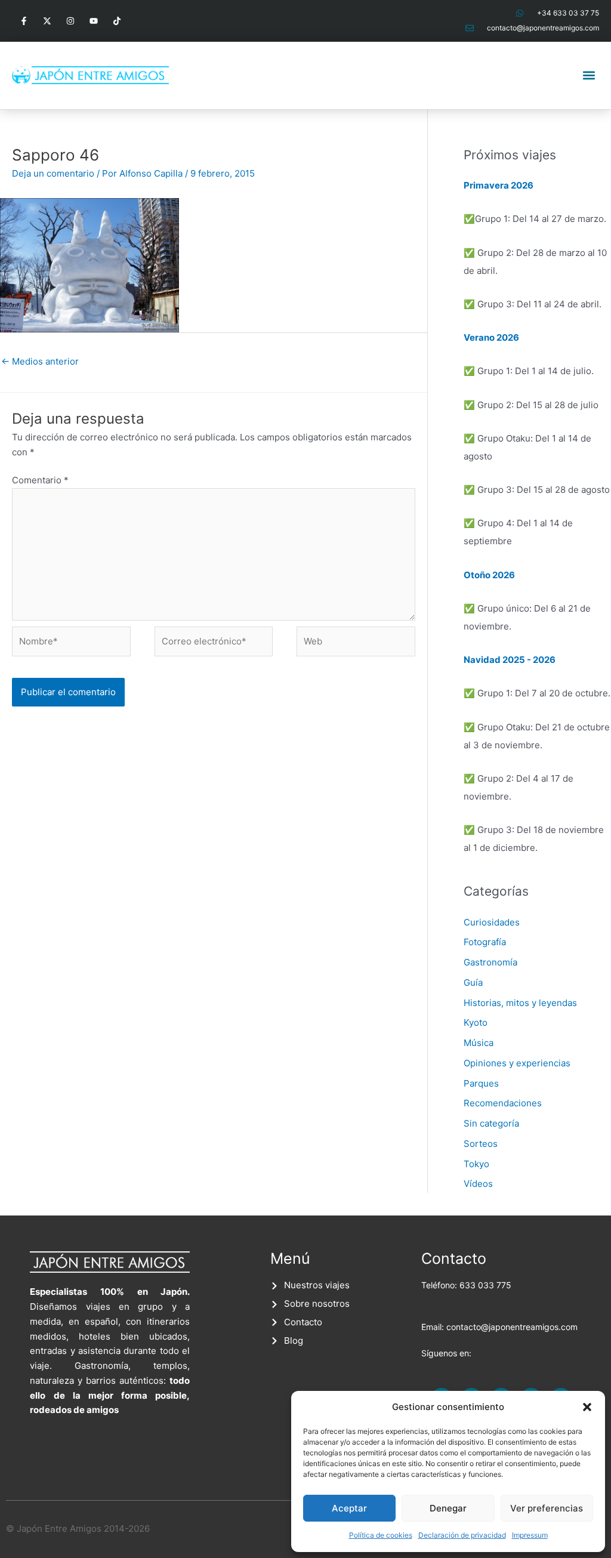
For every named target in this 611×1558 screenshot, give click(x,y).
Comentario (40, 480)
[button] (587, 1407)
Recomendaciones (503, 1103)
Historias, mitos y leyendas (520, 1002)
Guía (473, 982)
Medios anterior (40, 361)
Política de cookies (380, 1535)
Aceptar (349, 1508)
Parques (481, 1083)
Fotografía (485, 942)
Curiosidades (492, 922)
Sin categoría (491, 1123)
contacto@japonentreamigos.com (512, 1327)
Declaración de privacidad (462, 1535)
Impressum (530, 1535)
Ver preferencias (546, 1508)
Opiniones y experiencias (517, 1063)
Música (478, 1042)
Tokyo (476, 1164)
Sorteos (481, 1143)
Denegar (448, 1508)
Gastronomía (490, 962)
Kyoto (475, 1022)
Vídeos (478, 1183)
